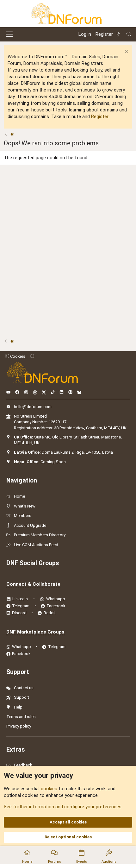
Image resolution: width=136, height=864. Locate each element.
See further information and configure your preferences (62, 807)
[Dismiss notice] (125, 52)
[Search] (129, 34)
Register (99, 116)
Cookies (17, 356)
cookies (49, 788)
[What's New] (119, 34)
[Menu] (9, 34)
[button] (32, 356)
